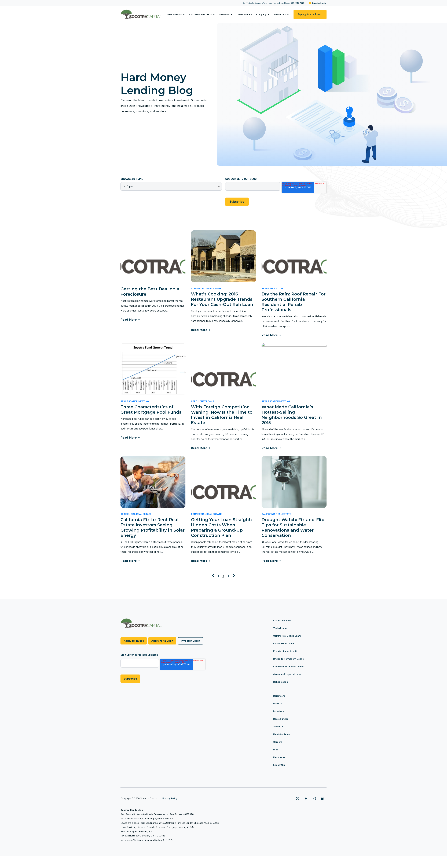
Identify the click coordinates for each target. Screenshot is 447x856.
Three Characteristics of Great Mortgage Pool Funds (150, 409)
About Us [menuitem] (278, 726)
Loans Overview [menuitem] (282, 620)
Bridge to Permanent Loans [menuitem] (288, 658)
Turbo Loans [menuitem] (280, 628)
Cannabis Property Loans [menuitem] (287, 674)
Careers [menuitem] (277, 741)
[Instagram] (314, 798)
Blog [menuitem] (275, 749)
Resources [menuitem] (279, 757)
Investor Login (319, 3)
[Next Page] (234, 576)
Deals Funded (244, 14)
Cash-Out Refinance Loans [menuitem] (288, 666)
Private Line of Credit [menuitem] (285, 651)
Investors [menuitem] (278, 711)
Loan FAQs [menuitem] (279, 764)
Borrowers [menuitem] (279, 695)
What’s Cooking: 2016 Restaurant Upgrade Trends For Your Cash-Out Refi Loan (222, 299)
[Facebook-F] (306, 798)
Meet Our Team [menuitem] (281, 734)
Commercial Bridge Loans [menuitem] (287, 635)
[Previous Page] (213, 576)
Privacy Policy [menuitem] (169, 798)
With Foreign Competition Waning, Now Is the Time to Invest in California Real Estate (221, 414)
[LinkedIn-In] (323, 798)
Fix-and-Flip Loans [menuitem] (283, 643)
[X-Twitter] (297, 798)
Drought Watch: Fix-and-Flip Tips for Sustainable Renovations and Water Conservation (293, 527)
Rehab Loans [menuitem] (280, 681)
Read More (128, 319)
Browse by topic (131, 178)
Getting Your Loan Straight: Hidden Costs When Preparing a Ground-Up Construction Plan (221, 527)
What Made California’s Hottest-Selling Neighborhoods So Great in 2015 (292, 414)
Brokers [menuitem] (277, 703)
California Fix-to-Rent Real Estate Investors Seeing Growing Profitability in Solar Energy (152, 527)
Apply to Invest (134, 640)
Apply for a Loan (310, 14)
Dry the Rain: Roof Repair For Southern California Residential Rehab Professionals (293, 301)
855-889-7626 (298, 3)
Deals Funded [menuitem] (280, 718)
